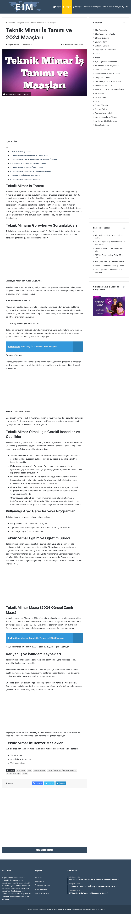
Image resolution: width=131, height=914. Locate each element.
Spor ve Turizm (101, 109)
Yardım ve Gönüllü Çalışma (106, 121)
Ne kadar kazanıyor (69, 770)
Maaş (29, 770)
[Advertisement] (44, 118)
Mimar (50, 770)
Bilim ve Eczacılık (102, 38)
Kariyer (58, 7)
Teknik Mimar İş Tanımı (21, 152)
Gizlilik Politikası (41, 889)
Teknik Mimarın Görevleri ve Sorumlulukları (29, 155)
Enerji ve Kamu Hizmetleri (105, 50)
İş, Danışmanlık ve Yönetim (106, 62)
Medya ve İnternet (102, 77)
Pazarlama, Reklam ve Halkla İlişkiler (110, 89)
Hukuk (97, 54)
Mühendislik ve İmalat (104, 85)
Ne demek (57, 770)
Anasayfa (11, 23)
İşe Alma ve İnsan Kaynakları (106, 66)
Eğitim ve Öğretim (102, 46)
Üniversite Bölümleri (43, 885)
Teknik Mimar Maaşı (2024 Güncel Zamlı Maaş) (31, 171)
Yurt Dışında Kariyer (113, 7)
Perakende (99, 93)
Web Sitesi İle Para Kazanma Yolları (109, 262)
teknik (25, 773)
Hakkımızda (39, 881)
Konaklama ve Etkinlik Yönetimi (107, 74)
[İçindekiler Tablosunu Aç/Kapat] (8, 148)
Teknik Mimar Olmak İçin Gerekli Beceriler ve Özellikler (34, 159)
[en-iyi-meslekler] (24, 7)
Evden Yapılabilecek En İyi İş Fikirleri (109, 266)
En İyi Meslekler (13, 45)
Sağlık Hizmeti (100, 97)
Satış (97, 101)
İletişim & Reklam (42, 893)
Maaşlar (67, 7)
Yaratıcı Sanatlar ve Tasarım (106, 117)
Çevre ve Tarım (101, 42)
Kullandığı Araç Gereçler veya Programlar (29, 163)
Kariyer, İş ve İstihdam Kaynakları (26, 175)
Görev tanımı (21, 770)
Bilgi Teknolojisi (101, 30)
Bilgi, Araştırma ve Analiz (105, 34)
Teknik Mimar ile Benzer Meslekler (26, 179)
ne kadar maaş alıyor (13, 773)
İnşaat (97, 58)
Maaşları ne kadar (39, 770)
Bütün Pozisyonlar (102, 125)
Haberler (38, 877)
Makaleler (78, 7)
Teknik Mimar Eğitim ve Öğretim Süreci (28, 167)
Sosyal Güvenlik (101, 105)
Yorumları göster (44, 850)
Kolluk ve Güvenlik (102, 70)
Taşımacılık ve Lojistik (103, 113)
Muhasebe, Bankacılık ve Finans (108, 81)
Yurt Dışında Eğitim (93, 7)
